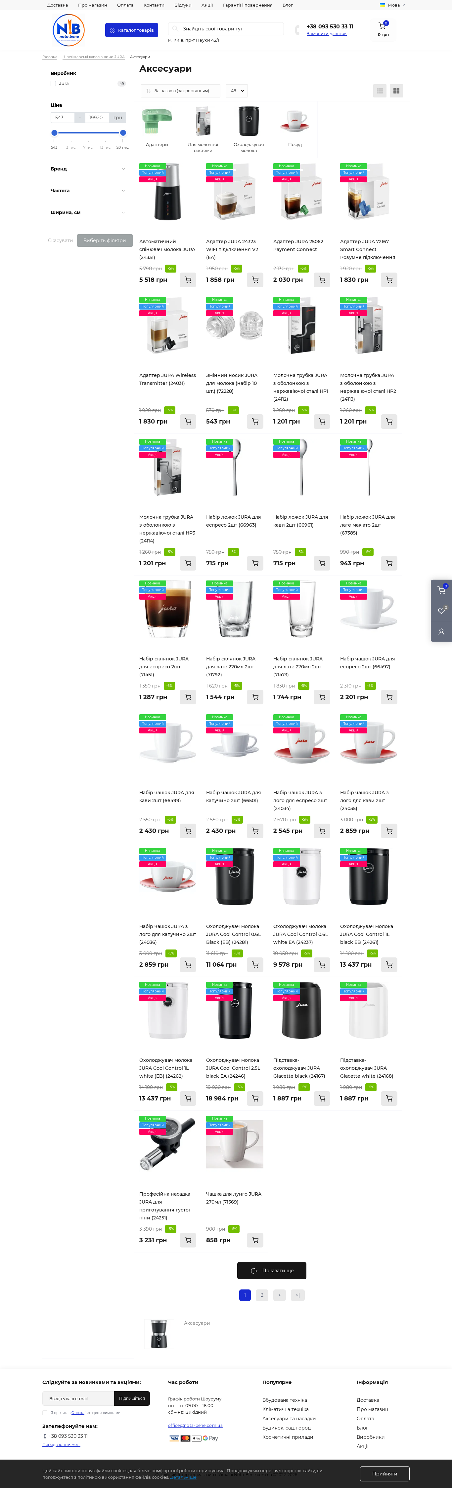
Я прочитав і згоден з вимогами (85, 1413)
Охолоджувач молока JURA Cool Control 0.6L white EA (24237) (300, 934)
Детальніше (183, 1477)
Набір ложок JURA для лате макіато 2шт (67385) (367, 525)
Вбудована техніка (284, 1400)
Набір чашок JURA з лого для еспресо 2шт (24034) (300, 800)
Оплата (125, 5)
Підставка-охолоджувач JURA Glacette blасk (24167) (299, 1068)
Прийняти (384, 1474)
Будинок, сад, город (286, 1428)
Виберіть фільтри (104, 240)
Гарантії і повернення (248, 5)
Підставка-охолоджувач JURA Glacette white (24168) (366, 1068)
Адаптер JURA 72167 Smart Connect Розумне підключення (367, 249)
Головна (49, 57)
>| (298, 1295)
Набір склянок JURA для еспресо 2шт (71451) (164, 667)
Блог (288, 5)
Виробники (371, 1437)
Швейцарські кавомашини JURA (94, 57)
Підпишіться (132, 1398)
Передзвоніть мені (61, 1444)
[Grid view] (396, 90)
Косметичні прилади (287, 1437)
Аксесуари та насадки (289, 1419)
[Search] (175, 28)
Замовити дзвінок (327, 33)
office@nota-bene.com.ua (195, 1425)
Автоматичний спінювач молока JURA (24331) (167, 249)
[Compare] (191, 181)
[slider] (54, 133)
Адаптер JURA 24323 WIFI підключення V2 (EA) (232, 249)
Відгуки (183, 5)
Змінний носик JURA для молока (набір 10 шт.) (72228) (231, 383)
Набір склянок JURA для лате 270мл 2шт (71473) (298, 667)
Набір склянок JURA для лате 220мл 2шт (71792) (230, 667)
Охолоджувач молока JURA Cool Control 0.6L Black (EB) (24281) (233, 934)
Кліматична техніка (285, 1409)
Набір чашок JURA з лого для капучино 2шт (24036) (167, 934)
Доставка (57, 5)
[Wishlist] (191, 168)
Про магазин (92, 5)
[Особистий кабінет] (441, 631)
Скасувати (60, 240)
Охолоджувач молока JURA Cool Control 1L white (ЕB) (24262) (165, 1068)
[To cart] (188, 280)
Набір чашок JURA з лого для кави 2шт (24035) (364, 800)
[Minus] (280, 1120)
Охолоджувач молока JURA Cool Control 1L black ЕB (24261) (366, 934)
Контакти (154, 5)
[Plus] (323, 1120)
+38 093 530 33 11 (330, 26)
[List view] (379, 90)
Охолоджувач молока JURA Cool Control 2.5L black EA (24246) (233, 1068)
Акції (207, 5)
